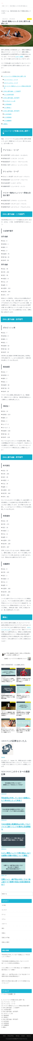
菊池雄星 (7, 104)
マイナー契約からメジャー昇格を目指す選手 (15, 1005)
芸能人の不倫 (5, 937)
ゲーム (4, 914)
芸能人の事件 (5, 942)
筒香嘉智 (7, 117)
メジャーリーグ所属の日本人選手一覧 (14, 76)
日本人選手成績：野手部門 (11, 111)
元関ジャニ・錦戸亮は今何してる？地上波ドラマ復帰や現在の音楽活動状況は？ (16, 975)
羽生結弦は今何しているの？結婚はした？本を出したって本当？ (16, 955)
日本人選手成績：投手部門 (11, 98)
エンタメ (4, 909)
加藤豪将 (7, 120)
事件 (3, 928)
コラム (4, 919)
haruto (3, 757)
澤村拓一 (7, 107)
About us (29, 1035)
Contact (23, 1035)
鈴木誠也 (7, 114)
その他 (4, 905)
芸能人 (4, 933)
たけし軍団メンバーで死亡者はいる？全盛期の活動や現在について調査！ (16, 968)
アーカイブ (4, 994)
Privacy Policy (11, 1035)
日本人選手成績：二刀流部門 (12, 91)
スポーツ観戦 (19, 56)
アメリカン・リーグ (11, 79)
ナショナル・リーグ (11, 83)
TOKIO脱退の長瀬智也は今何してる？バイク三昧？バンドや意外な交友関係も (15, 962)
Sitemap (17, 1035)
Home (4, 1035)
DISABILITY (16, 2)
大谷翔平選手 (9, 94)
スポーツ (5, 648)
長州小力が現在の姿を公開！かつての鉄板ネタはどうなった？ (16, 982)
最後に (5, 124)
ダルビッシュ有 (9, 101)
